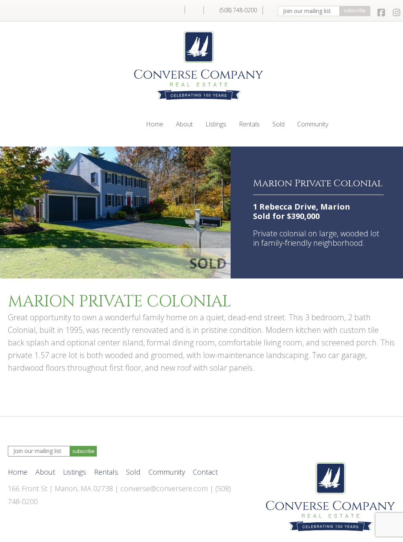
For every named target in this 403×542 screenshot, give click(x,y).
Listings (215, 124)
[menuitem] (175, 10)
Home (175, 10)
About (184, 124)
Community (312, 124)
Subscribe (355, 10)
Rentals (249, 124)
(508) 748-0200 (238, 10)
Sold (278, 124)
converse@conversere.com (164, 488)
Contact (194, 10)
